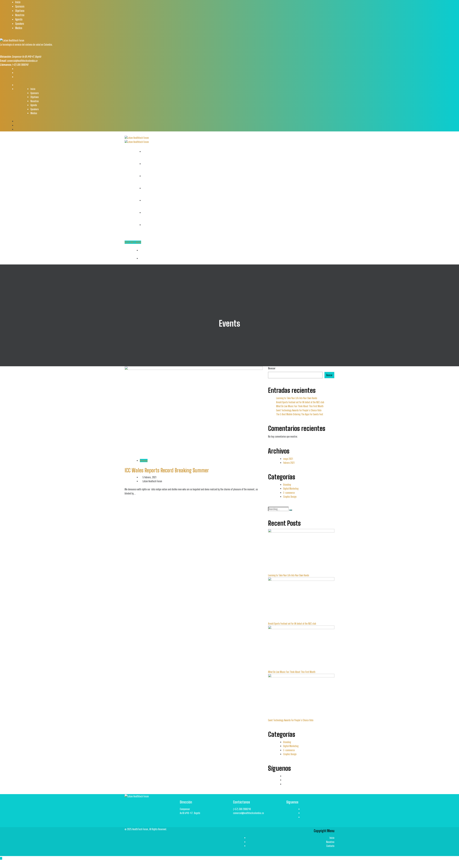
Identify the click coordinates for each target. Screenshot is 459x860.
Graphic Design (290, 496)
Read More (130, 497)
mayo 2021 (288, 458)
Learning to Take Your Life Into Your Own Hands (296, 398)
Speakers (19, 23)
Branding (144, 460)
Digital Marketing (291, 488)
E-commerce (289, 492)
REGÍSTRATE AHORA (133, 242)
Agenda (18, 19)
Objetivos (19, 10)
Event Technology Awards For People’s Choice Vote (298, 410)
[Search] (290, 510)
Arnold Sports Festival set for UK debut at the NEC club (300, 402)
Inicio (17, 2)
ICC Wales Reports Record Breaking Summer (167, 470)
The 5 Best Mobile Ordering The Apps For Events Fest (299, 414)
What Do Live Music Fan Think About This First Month (299, 406)
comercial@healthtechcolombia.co (22, 60)
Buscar (271, 368)
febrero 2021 (289, 462)
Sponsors (19, 6)
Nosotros (19, 15)
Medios (18, 28)
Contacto (330, 845)
